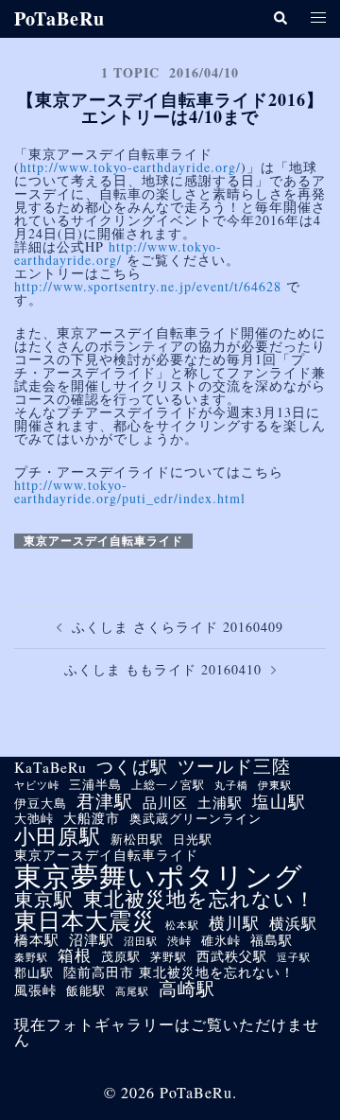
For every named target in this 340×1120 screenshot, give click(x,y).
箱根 (75, 956)
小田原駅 (57, 836)
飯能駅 (86, 991)
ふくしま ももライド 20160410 (163, 669)
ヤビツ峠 (37, 785)
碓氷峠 (221, 942)
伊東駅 (275, 784)
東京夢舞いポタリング (158, 875)
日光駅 (192, 840)
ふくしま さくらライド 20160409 (177, 627)
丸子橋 (231, 785)
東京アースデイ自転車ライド (103, 541)
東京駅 (44, 898)
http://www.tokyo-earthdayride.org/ (130, 167)
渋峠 (179, 940)
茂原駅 (121, 957)
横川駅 (234, 924)
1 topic (130, 72)
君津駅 (104, 801)
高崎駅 (187, 988)
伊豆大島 (40, 804)
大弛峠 (34, 820)
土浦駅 (220, 803)
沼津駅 (91, 940)
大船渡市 (91, 818)
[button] (279, 19)
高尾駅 (132, 991)
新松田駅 (136, 840)
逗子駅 (294, 957)
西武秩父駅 (231, 956)
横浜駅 (293, 923)
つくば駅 (132, 767)
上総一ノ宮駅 (168, 784)
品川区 (165, 803)
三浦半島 (95, 785)
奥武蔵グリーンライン (195, 820)
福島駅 (271, 940)
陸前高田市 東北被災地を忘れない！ (179, 972)
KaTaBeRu (50, 768)
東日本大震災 (85, 920)
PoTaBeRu (59, 18)
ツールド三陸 (234, 766)
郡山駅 (34, 973)
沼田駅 (141, 941)
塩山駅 (279, 801)
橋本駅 (37, 940)
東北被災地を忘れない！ (199, 899)
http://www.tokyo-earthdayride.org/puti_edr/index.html (130, 491)
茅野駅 (168, 956)
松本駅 (182, 924)
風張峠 (35, 990)
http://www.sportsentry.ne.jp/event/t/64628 (147, 286)
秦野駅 (31, 958)
